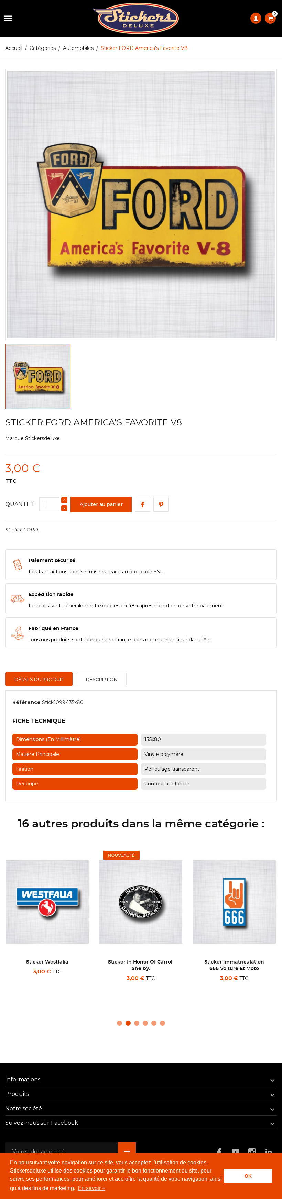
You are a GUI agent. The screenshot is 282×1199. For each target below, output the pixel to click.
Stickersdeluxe (42, 438)
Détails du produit (38, 679)
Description (101, 679)
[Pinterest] (161, 504)
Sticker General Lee (234, 962)
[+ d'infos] (69, 987)
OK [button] (248, 1176)
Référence (26, 702)
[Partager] (142, 504)
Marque (14, 438)
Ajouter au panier (101, 504)
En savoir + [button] (91, 1188)
